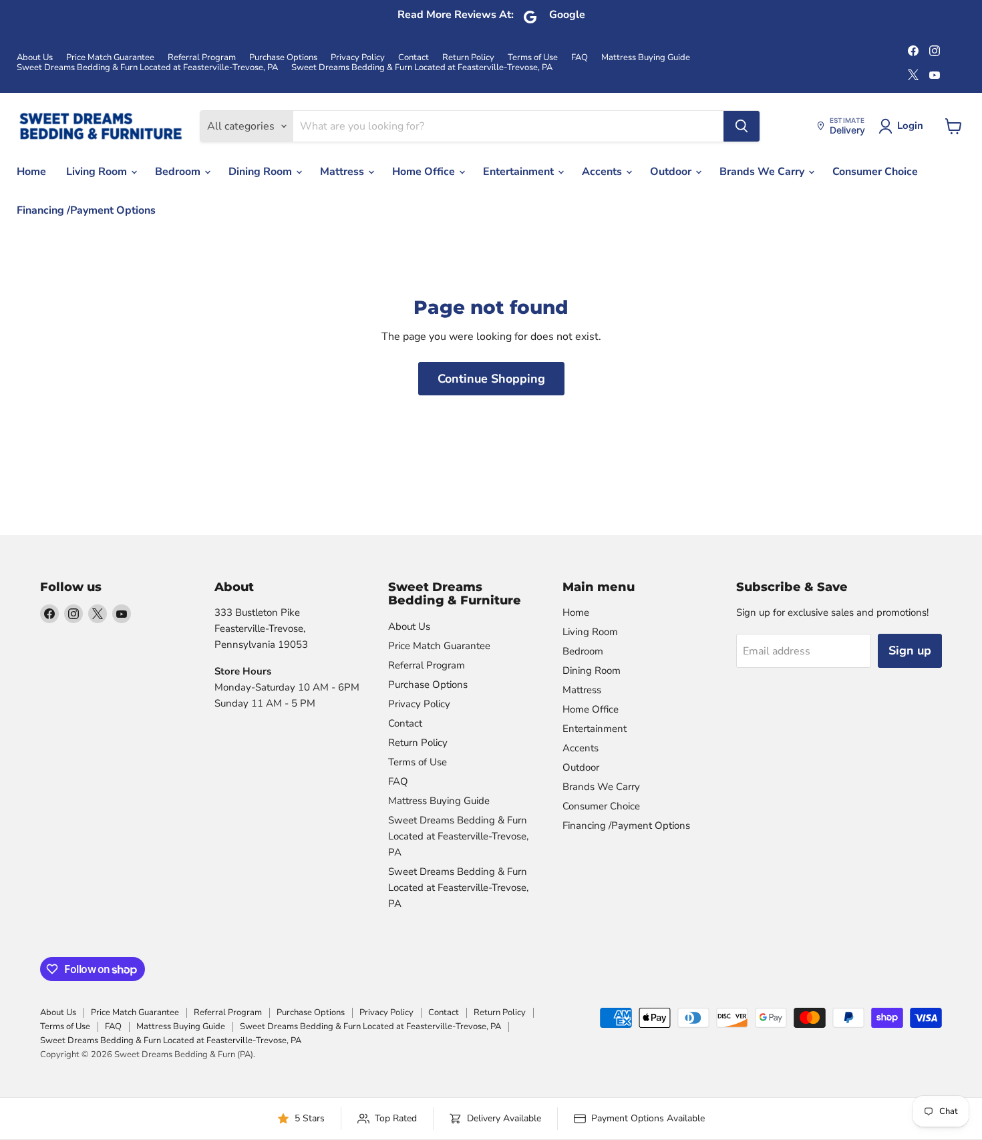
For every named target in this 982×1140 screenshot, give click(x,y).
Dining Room (261, 171)
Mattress (343, 171)
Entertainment (519, 171)
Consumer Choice (875, 171)
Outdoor (672, 171)
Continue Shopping (491, 379)
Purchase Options (283, 58)
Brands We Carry (763, 171)
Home (31, 171)
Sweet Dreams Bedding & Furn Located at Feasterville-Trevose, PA (147, 68)
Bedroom (179, 171)
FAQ (579, 58)
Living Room (98, 171)
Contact (413, 58)
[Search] (741, 126)
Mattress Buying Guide (645, 58)
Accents (603, 171)
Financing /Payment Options (86, 210)
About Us (35, 58)
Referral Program (202, 58)
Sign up (909, 650)
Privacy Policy (358, 58)
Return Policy (468, 58)
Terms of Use (533, 58)
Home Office (425, 171)
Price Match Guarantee (110, 58)
